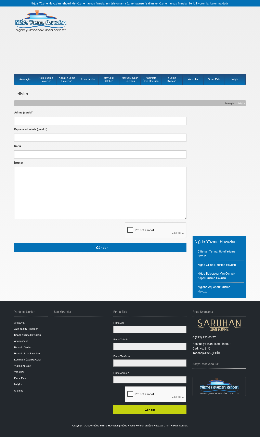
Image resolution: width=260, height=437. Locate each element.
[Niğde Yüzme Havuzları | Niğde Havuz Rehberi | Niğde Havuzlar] (41, 21)
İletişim (235, 79)
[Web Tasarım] (219, 325)
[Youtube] (229, 373)
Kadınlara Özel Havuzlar (151, 79)
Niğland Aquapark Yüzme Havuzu (214, 289)
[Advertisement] (160, 38)
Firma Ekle (214, 79)
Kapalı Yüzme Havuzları (67, 79)
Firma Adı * (119, 322)
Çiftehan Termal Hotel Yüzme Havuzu (216, 253)
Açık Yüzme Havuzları (46, 79)
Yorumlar (193, 79)
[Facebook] (198, 373)
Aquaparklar (88, 79)
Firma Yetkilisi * (121, 339)
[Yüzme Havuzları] (219, 386)
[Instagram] (208, 373)
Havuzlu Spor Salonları (130, 79)
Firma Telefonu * (122, 356)
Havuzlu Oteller (109, 79)
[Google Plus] (240, 373)
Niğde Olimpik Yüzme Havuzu (217, 265)
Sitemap (18, 390)
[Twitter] (219, 373)
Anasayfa (24, 79)
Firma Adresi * (121, 372)
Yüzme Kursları (171, 79)
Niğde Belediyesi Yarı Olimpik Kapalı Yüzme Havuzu (216, 275)
